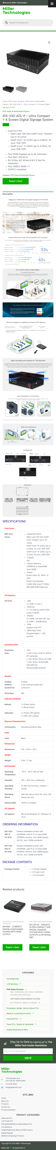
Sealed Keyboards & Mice (17, 1030)
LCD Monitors (12, 984)
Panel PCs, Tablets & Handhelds (20, 1024)
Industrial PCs (12, 1019)
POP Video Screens (15, 989)
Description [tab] (8, 194)
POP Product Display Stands (23, 1003)
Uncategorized (13, 979)
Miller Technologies (16, 10)
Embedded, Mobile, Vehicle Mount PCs (23, 1008)
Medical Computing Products (19, 1014)
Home (5, 101)
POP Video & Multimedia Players (25, 999)
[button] (49, 42)
